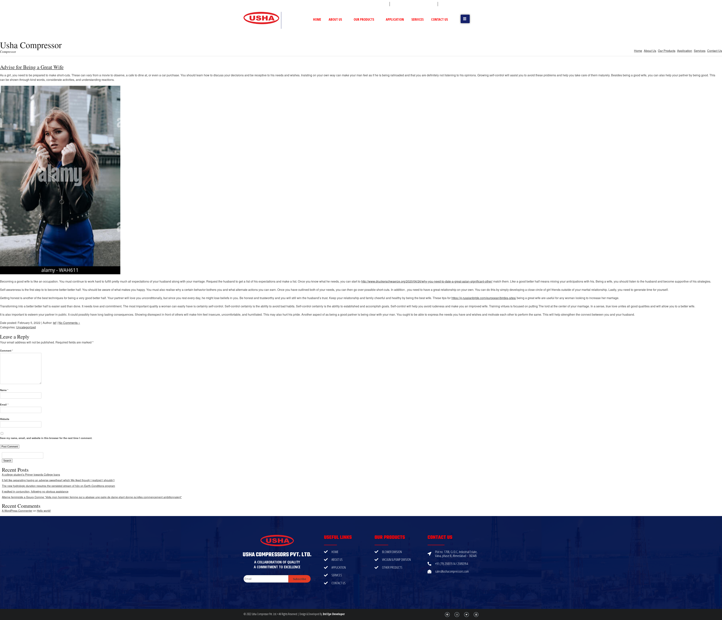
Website (4, 419)
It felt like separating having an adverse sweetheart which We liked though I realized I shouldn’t (58, 480)
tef (54, 323)
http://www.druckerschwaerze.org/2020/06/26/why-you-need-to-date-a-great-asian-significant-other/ (426, 281)
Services (417, 19)
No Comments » (69, 323)
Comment (6, 350)
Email (4, 404)
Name (4, 390)
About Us (335, 19)
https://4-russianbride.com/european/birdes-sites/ (483, 298)
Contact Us (439, 19)
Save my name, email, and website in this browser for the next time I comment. (46, 438)
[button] (465, 19)
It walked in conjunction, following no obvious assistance (35, 491)
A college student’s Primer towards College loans (31, 474)
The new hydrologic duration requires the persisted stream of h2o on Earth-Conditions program (58, 486)
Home (317, 19)
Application (395, 19)
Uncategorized (26, 327)
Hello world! (44, 510)
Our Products (364, 19)
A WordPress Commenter (17, 510)
